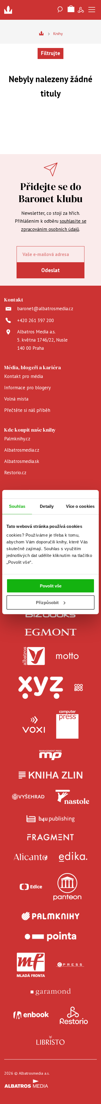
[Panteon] (67, 886)
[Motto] (67, 656)
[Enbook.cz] (31, 1015)
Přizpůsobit (47, 602)
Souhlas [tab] (17, 506)
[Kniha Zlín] (50, 775)
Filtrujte (50, 53)
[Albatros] (33, 656)
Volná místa (16, 399)
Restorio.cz (15, 472)
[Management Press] (50, 755)
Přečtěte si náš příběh (27, 410)
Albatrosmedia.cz (21, 450)
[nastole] (72, 797)
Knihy (58, 33)
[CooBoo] (78, 688)
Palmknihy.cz (17, 439)
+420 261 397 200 (35, 320)
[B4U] (51, 819)
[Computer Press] (67, 725)
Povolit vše (50, 585)
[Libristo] (50, 1040)
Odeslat (50, 270)
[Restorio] (73, 1015)
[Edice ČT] (31, 886)
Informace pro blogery (27, 387)
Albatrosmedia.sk (21, 461)
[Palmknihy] (50, 916)
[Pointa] (50, 936)
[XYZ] (41, 688)
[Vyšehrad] (28, 797)
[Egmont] (50, 632)
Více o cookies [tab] (80, 506)
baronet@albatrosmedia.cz (45, 308)
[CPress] (70, 965)
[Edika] (73, 856)
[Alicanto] (30, 856)
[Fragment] (51, 837)
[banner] (9, 10)
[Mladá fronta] (30, 965)
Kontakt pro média (23, 376)
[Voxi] (33, 725)
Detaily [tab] (47, 506)
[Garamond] (50, 992)
